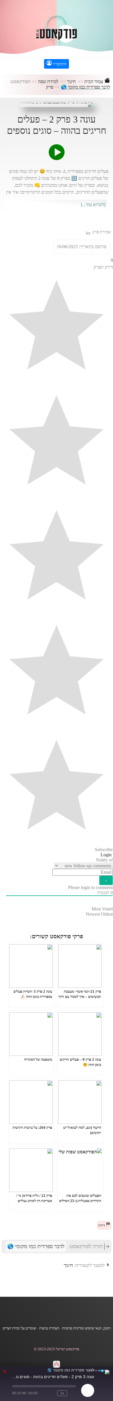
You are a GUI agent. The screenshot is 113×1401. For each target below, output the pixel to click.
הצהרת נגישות (49, 1328)
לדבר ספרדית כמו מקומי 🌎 (85, 87)
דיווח (102, 1225)
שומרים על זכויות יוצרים (19, 1328)
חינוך (71, 81)
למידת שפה (48, 81)
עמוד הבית (94, 81)
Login (107, 854)
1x (62, 1393)
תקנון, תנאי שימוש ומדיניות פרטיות (86, 1328)
